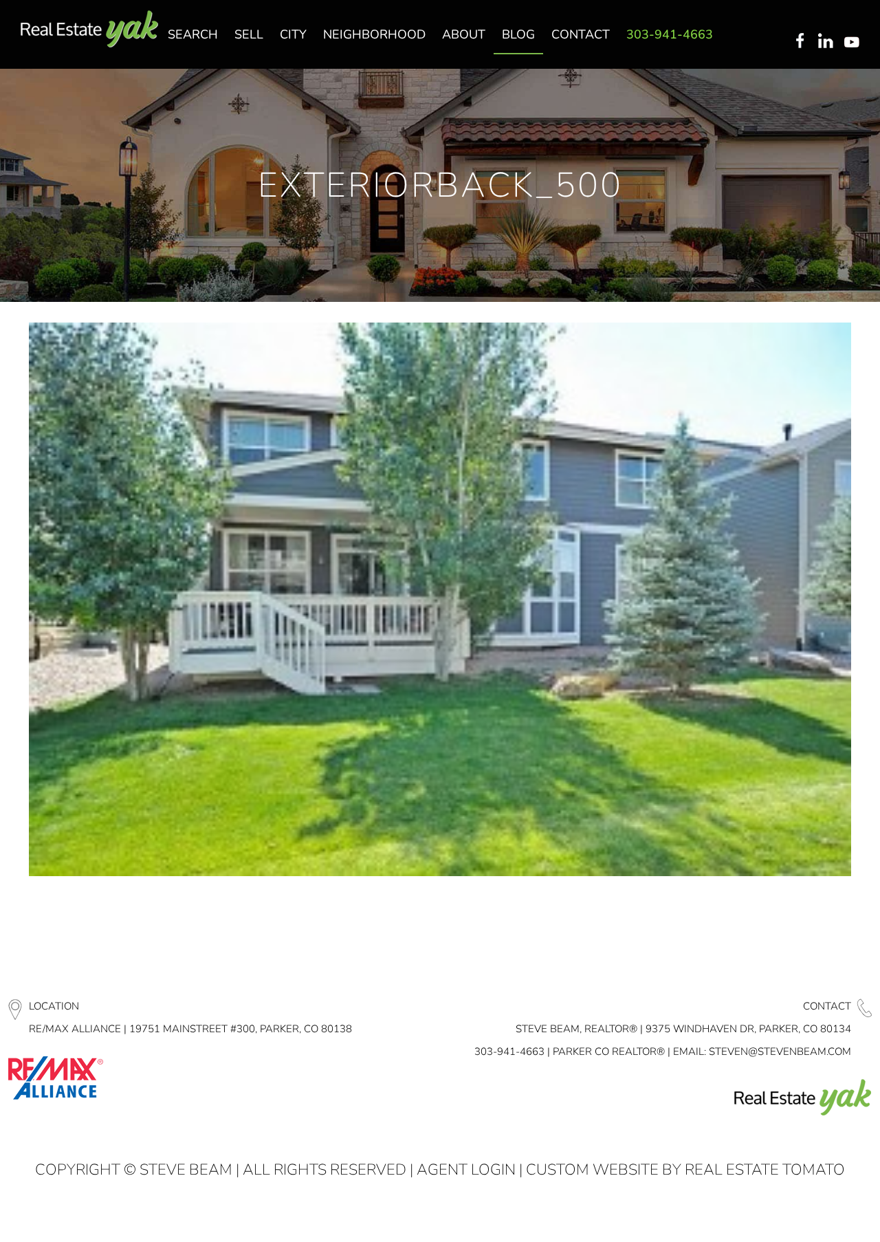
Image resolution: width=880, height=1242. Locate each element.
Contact (827, 1006)
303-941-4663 (509, 1051)
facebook (799, 42)
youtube (854, 42)
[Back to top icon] (814, 1213)
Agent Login (466, 1169)
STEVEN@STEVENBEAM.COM (780, 1051)
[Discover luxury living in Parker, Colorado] (89, 29)
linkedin (827, 42)
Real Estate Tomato (765, 1169)
